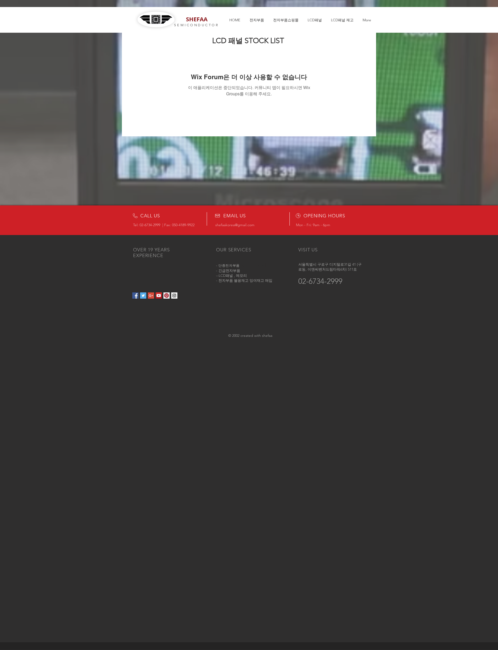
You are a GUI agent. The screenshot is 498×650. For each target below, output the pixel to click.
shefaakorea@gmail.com (234, 225)
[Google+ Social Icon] (151, 295)
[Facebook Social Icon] (135, 295)
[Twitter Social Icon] (143, 295)
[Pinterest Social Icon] (166, 295)
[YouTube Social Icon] (159, 295)
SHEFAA (197, 19)
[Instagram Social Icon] (174, 295)
